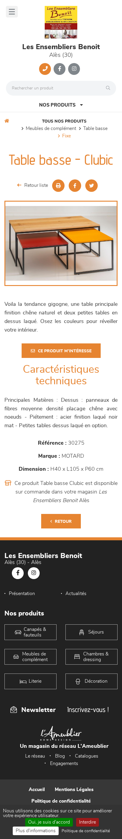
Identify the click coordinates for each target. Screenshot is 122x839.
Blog (60, 756)
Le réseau (35, 756)
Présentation (22, 593)
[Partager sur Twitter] (91, 185)
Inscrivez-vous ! (88, 709)
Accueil (37, 789)
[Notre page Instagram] (74, 69)
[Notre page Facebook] (59, 69)
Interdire (87, 822)
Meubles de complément (51, 128)
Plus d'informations (36, 830)
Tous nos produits (64, 121)
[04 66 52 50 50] (45, 69)
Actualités (75, 593)
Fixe (66, 136)
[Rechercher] (109, 88)
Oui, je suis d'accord (49, 822)
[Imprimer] (58, 185)
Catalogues (86, 756)
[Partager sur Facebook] (75, 185)
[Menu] (12, 11)
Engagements (64, 763)
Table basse (95, 128)
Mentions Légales (74, 789)
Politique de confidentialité (61, 801)
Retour (63, 522)
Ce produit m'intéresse (65, 351)
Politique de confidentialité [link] (86, 831)
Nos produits (57, 105)
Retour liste (36, 185)
